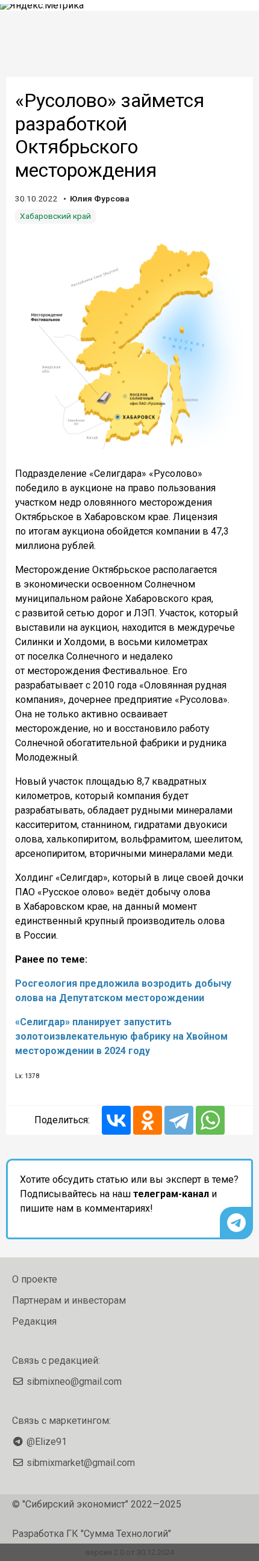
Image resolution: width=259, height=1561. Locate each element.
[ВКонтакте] (116, 1120)
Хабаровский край (55, 216)
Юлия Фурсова (100, 198)
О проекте (34, 1279)
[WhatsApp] (210, 1120)
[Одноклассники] (147, 1120)
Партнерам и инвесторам (69, 1300)
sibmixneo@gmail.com (74, 1381)
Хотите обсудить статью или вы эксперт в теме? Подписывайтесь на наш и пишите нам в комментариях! (129, 1194)
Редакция (34, 1321)
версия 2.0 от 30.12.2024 (130, 1552)
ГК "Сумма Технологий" (118, 1533)
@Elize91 (47, 1441)
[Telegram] (178, 1120)
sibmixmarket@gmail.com (81, 1462)
